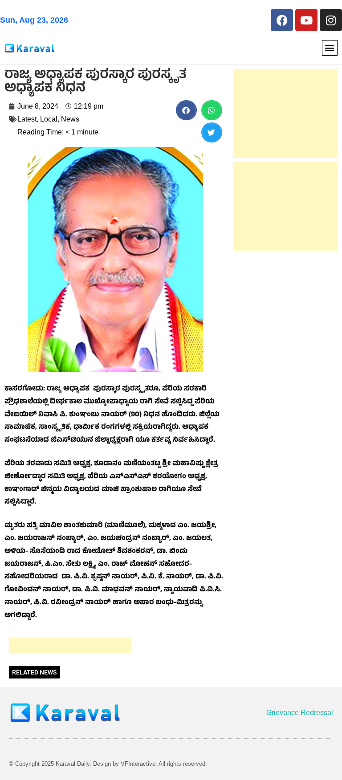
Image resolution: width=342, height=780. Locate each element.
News (70, 119)
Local (48, 119)
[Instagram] (331, 20)
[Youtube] (306, 20)
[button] (330, 48)
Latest (27, 119)
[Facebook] (282, 20)
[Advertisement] (70, 645)
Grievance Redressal (299, 712)
